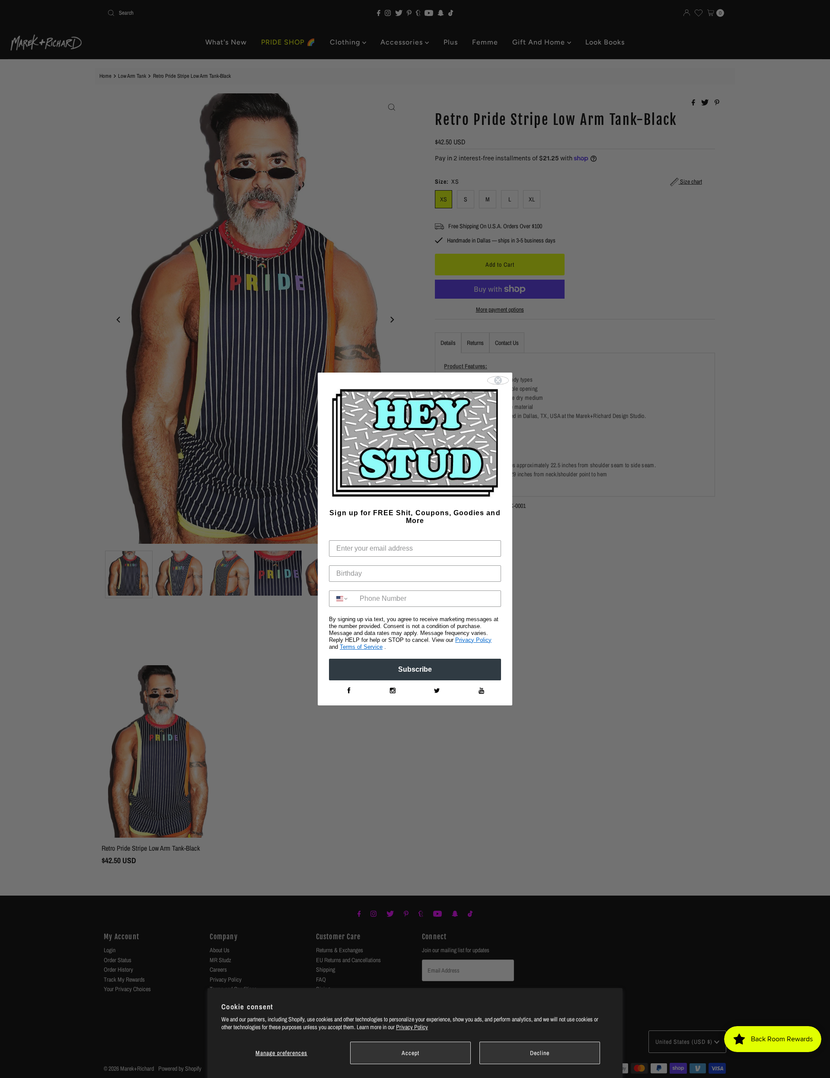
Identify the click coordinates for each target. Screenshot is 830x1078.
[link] (348, 690)
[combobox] (342, 598)
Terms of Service (361, 647)
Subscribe (415, 669)
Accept (410, 1053)
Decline (539, 1053)
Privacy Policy (412, 1027)
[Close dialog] (498, 380)
